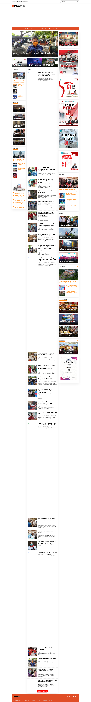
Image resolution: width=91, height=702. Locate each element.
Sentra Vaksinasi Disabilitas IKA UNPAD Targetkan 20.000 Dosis (46, 202)
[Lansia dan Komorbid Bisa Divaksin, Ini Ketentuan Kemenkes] (47, 686)
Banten (39, 404)
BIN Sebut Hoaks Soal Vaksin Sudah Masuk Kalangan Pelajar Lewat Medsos (46, 213)
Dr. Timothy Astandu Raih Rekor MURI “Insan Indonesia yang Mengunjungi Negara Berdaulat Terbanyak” (71, 206)
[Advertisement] (45, 18)
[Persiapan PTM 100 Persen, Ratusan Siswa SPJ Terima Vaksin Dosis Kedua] (39, 175)
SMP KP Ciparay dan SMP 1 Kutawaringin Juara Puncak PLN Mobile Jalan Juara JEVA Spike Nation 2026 (21, 164)
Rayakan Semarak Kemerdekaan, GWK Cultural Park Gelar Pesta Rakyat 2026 (68, 190)
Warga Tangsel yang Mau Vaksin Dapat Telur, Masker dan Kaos (46, 235)
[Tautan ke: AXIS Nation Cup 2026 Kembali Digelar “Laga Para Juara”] (15, 170)
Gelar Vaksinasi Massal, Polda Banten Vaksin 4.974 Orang (46, 402)
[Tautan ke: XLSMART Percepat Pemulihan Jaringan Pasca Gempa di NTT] (19, 62)
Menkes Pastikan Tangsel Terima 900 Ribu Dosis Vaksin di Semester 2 (47, 520)
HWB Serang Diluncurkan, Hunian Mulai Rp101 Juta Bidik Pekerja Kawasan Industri (19, 193)
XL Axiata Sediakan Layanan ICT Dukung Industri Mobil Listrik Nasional (21, 96)
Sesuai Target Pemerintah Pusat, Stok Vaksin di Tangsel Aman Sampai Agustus (46, 354)
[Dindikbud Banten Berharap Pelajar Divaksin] (45, 665)
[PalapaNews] (19, 5)
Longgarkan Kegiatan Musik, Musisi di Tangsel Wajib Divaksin (47, 542)
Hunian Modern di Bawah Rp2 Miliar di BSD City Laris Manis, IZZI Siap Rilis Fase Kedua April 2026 (20, 207)
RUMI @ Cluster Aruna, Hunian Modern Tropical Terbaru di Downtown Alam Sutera (20, 196)
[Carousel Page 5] (71, 352)
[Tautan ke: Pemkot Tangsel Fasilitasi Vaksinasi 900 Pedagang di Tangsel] (32, 598)
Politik (39, 393)
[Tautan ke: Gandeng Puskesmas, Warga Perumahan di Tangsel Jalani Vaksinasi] (32, 380)
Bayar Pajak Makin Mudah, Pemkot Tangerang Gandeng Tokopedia (68, 350)
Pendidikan (39, 172)
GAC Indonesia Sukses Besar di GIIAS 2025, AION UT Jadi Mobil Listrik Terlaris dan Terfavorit (21, 85)
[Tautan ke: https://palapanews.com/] (77, 266)
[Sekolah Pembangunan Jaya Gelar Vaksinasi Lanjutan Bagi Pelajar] (53, 229)
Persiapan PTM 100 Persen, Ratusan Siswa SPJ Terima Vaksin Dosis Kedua (46, 169)
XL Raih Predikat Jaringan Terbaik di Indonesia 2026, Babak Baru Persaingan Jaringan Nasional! (71, 200)
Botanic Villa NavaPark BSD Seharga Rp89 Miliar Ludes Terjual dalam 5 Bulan (20, 200)
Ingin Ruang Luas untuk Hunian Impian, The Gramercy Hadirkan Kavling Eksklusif (19, 203)
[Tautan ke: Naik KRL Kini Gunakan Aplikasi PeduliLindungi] (32, 194)
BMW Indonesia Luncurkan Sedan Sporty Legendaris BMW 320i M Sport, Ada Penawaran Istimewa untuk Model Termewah (21, 90)
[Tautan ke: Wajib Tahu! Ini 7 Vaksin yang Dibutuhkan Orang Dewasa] (35, 44)
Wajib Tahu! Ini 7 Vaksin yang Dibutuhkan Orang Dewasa (34, 52)
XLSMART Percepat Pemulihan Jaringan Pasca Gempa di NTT (19, 65)
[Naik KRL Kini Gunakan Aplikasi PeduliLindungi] (46, 197)
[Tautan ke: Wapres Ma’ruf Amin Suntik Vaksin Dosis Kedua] (32, 651)
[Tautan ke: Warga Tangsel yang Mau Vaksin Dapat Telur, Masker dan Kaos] (32, 238)
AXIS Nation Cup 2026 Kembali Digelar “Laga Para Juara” (21, 169)
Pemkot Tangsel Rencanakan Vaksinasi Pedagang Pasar (45, 669)
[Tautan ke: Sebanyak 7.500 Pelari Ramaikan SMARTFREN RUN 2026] (15, 175)
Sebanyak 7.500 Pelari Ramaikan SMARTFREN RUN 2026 (21, 174)
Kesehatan (39, 426)
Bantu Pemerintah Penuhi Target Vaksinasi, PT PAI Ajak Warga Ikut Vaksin (47, 259)
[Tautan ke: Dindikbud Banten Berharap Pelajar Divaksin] (32, 662)
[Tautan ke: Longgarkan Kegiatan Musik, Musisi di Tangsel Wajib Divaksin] (32, 545)
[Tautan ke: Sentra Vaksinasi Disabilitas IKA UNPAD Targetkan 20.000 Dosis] (32, 205)
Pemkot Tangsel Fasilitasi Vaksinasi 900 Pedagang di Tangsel (47, 553)
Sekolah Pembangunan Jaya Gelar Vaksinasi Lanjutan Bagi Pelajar (47, 224)
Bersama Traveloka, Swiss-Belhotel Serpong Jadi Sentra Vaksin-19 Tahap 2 (46, 391)
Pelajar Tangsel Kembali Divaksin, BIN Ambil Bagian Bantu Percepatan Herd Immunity (47, 367)
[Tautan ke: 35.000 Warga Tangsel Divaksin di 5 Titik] (32, 416)
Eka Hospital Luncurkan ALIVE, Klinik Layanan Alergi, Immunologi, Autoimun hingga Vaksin (47, 74)
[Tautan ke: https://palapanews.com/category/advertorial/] (77, 340)
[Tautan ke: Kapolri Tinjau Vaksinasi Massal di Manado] (32, 534)
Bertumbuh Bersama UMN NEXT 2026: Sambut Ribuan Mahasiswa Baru (49, 65)
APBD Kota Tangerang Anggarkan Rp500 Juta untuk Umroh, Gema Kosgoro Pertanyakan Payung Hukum (72, 292)
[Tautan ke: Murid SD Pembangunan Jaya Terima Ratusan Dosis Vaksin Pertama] (32, 183)
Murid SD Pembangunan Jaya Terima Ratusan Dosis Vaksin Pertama (45, 181)
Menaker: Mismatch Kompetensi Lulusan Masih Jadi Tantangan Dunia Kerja (71, 194)
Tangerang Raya (40, 237)
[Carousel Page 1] (65, 352)
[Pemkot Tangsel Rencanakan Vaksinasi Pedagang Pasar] (43, 676)
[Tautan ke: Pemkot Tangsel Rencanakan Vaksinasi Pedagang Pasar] (32, 672)
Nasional (39, 193)
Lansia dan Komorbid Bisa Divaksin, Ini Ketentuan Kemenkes (47, 680)
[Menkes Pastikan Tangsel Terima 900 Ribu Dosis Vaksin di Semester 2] (44, 527)
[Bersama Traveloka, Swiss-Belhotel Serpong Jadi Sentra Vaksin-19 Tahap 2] (41, 398)
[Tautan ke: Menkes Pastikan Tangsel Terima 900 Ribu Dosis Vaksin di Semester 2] (32, 522)
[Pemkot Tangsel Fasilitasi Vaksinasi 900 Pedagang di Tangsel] (50, 560)
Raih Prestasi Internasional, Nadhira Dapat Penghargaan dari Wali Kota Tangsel (72, 286)
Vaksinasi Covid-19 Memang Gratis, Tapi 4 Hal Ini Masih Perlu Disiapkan (47, 424)
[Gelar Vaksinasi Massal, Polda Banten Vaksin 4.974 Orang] (48, 408)
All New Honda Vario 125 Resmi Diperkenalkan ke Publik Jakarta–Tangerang (19, 81)
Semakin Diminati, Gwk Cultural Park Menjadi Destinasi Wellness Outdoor (18, 160)
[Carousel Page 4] (70, 352)
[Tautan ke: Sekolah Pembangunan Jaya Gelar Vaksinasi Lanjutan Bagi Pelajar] (32, 227)
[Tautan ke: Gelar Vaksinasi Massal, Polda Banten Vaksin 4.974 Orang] (32, 405)
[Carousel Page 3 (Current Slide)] (68, 352)
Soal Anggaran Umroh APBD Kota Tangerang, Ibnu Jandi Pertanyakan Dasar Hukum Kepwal (34, 65)
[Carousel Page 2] (67, 352)
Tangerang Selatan (47, 237)
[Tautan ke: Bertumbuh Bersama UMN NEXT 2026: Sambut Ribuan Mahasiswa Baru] (50, 62)
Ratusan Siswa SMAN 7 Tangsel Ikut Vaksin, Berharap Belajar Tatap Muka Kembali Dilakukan (47, 247)
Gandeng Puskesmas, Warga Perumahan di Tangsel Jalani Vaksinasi (45, 378)
